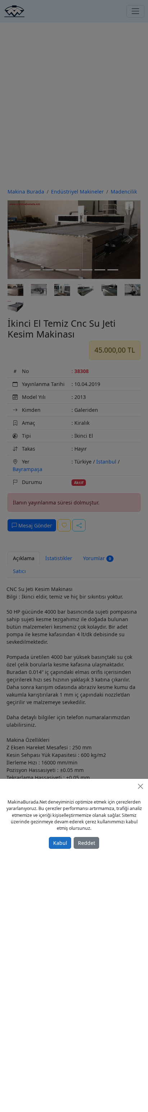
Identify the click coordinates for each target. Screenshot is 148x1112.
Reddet (86, 842)
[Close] (140, 786)
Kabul (60, 842)
